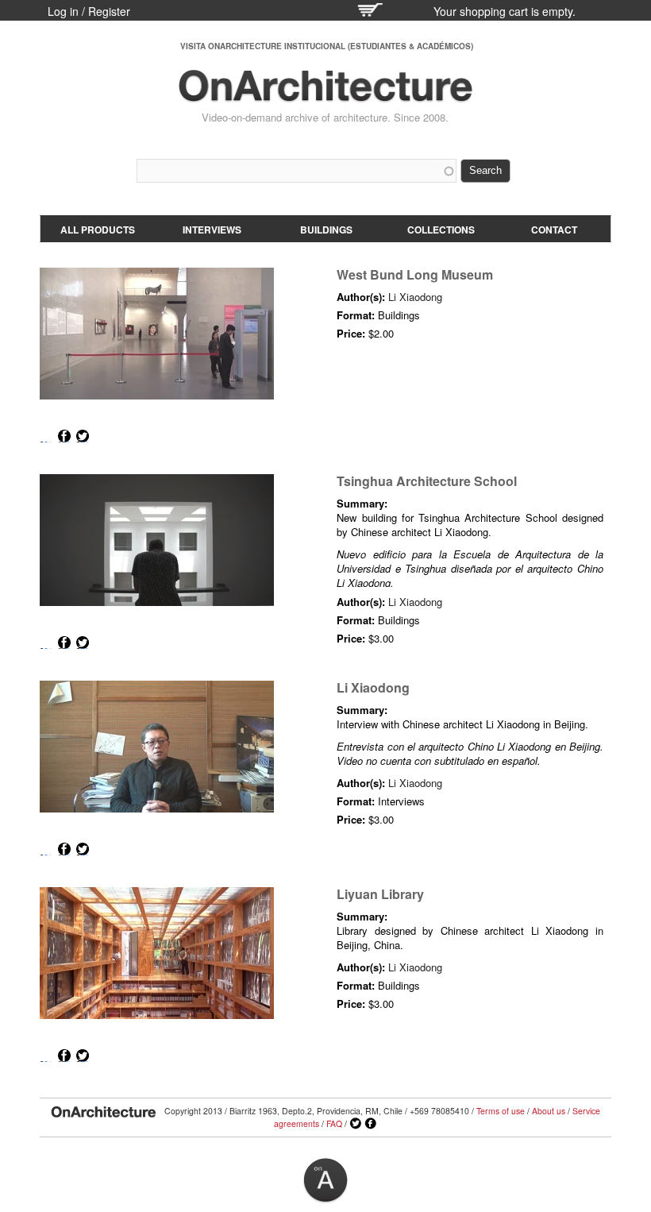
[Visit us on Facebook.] (370, 1123)
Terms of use (500, 1111)
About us (548, 1111)
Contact (554, 229)
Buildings (326, 229)
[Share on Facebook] (64, 436)
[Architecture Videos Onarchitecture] (325, 95)
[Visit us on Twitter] (355, 1123)
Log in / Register (89, 11)
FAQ (334, 1123)
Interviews (212, 229)
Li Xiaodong (415, 296)
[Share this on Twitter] (82, 436)
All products (97, 229)
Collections (441, 229)
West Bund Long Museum (415, 274)
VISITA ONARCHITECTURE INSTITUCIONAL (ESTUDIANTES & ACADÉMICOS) (326, 46)
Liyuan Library (380, 894)
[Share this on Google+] (46, 436)
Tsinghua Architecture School (427, 481)
